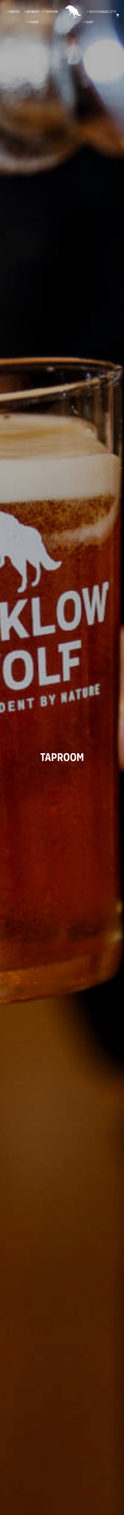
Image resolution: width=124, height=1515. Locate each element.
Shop (89, 22)
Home (73, 8)
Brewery (33, 12)
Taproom (51, 12)
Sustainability (102, 12)
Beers (15, 12)
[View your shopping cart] (117, 15)
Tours (34, 22)
